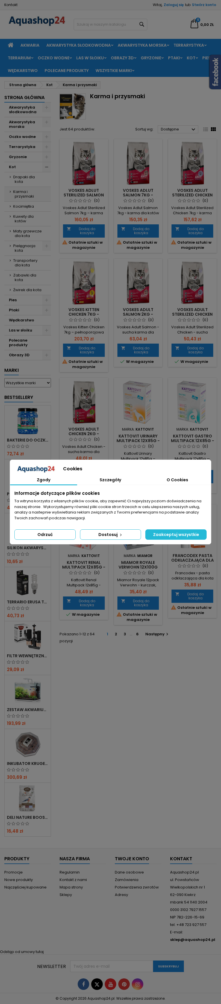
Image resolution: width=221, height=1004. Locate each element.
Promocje (13, 872)
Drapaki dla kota (24, 179)
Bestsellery (18, 397)
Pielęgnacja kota (24, 248)
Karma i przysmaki (23, 194)
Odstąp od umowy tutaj (22, 951)
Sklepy (66, 894)
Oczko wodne (53, 58)
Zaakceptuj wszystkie (176, 534)
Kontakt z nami (73, 879)
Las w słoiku (90, 58)
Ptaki (174, 58)
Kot (191, 58)
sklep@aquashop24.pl (192, 939)
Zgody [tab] (43, 480)
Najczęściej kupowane (25, 887)
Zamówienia (126, 879)
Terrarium (19, 58)
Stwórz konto (204, 4)
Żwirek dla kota (27, 290)
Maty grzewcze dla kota (27, 233)
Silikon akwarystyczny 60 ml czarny (27, 547)
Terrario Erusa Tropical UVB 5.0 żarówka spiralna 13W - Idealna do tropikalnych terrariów (27, 602)
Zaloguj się (174, 4)
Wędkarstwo (23, 70)
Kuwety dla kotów (23, 219)
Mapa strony (71, 887)
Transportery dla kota (25, 263)
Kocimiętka (23, 206)
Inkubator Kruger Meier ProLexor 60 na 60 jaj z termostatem (27, 763)
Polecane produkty (67, 70)
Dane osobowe (129, 872)
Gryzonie (151, 58)
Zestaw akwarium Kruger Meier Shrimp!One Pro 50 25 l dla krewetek (27, 709)
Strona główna (24, 97)
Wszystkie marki (114, 70)
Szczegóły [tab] (110, 480)
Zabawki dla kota (24, 277)
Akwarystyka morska (142, 45)
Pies (206, 58)
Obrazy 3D (122, 58)
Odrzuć (45, 534)
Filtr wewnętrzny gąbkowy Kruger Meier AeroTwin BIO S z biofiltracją (27, 655)
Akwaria (29, 45)
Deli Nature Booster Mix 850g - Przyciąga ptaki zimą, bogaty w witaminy (27, 817)
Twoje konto (132, 858)
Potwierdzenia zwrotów (137, 887)
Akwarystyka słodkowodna (78, 45)
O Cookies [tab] (177, 480)
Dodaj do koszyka (81, 230)
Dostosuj (108, 534)
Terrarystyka (189, 45)
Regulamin (70, 872)
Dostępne (179, 129)
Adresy (121, 894)
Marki (11, 370)
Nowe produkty (18, 879)
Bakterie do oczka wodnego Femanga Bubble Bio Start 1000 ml (27, 440)
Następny (157, 634)
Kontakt (11, 4)
